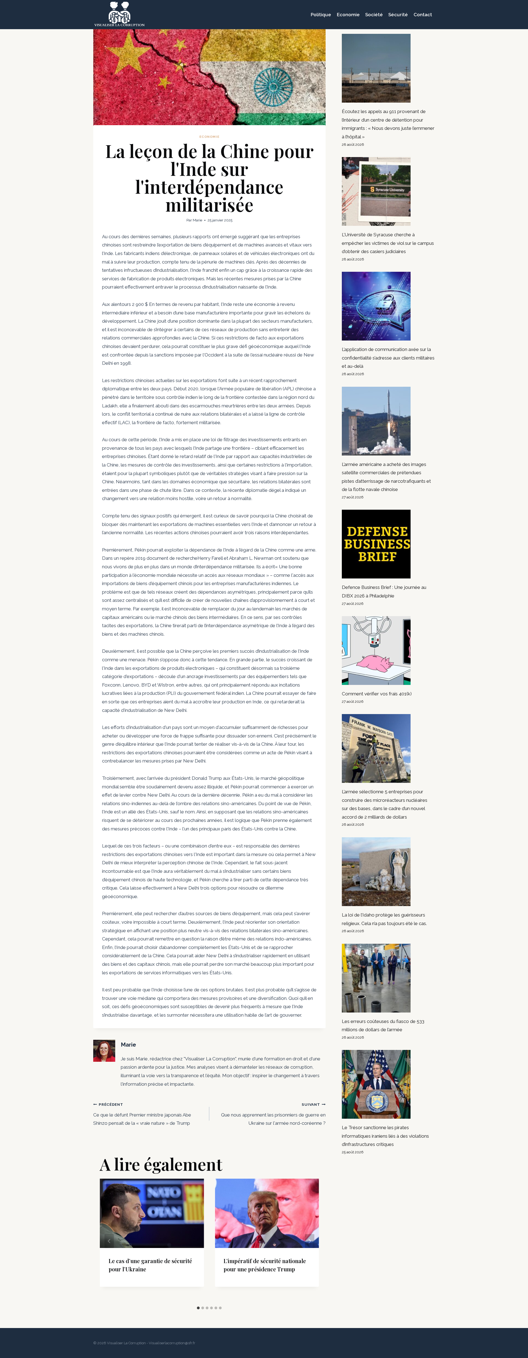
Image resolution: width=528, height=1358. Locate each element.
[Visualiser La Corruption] (119, 14)
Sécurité (398, 14)
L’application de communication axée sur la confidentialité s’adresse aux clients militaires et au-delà (388, 358)
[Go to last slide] (109, 1241)
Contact (423, 14)
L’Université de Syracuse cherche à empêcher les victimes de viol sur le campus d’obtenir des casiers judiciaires (388, 243)
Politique (321, 14)
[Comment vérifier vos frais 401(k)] (388, 650)
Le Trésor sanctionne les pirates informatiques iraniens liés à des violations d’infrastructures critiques (385, 1136)
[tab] (198, 1308)
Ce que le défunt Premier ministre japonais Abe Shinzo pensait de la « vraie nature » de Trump (142, 1114)
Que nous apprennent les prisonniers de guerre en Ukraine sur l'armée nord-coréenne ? (273, 1114)
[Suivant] (309, 1241)
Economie (348, 14)
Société (374, 14)
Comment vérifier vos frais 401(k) (377, 693)
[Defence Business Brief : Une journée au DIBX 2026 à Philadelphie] (388, 544)
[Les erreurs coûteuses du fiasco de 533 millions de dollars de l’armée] (388, 978)
